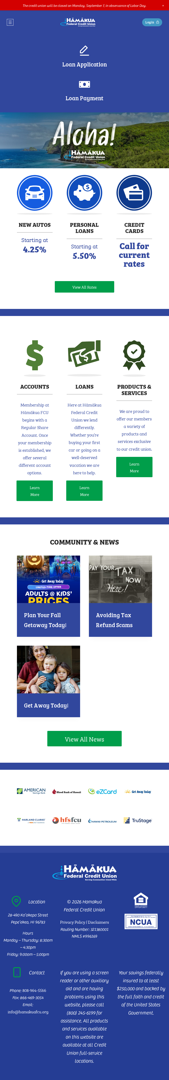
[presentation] (48, 579)
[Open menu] (10, 22)
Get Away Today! (46, 705)
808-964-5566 (34, 989)
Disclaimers (98, 921)
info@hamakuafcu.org (28, 1011)
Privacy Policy (72, 921)
